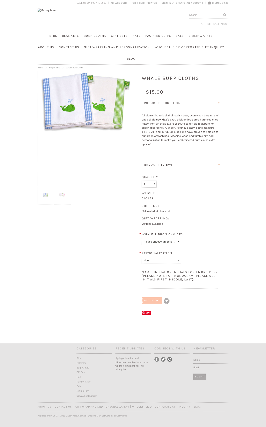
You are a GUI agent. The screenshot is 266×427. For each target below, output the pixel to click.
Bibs (53, 36)
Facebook (156, 359)
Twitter (163, 359)
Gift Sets (119, 36)
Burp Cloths (95, 36)
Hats (136, 36)
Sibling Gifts (200, 36)
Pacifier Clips (158, 36)
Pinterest (169, 359)
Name (196, 360)
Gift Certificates (144, 3)
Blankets (70, 36)
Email (196, 367)
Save (148, 312)
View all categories (87, 396)
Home (40, 67)
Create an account (189, 3)
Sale (180, 36)
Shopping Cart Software (99, 416)
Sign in (166, 3)
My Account (119, 3)
